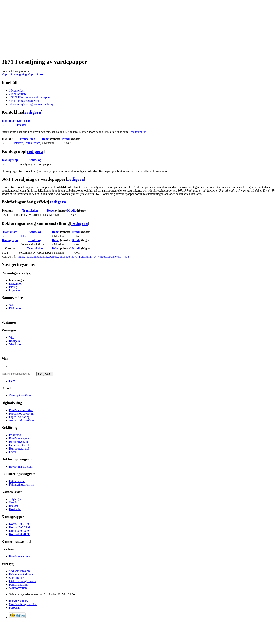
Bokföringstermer (19, 556)
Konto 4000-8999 (19, 534)
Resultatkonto (32, 143)
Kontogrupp (10, 160)
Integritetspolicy (18, 600)
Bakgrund (15, 434)
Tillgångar (15, 499)
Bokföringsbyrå (18, 441)
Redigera (14, 341)
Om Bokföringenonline (23, 604)
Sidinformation (18, 588)
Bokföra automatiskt (21, 410)
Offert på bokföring (20, 395)
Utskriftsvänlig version (22, 581)
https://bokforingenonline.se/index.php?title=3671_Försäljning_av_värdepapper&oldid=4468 (73, 256)
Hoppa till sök (36, 74)
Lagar (12, 451)
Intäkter (21, 124)
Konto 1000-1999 (19, 524)
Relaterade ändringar (21, 574)
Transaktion (27, 138)
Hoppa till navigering (14, 74)
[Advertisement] (115, 28)
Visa (11, 337)
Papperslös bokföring (21, 413)
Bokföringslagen (19, 438)
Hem (12, 381)
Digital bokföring (19, 417)
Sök (5, 366)
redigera (32, 112)
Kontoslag (23, 120)
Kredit (66, 138)
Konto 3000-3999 (19, 530)
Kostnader (15, 509)
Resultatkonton (137, 131)
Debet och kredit (19, 445)
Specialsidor (16, 577)
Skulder (13, 502)
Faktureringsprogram (21, 484)
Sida (11, 305)
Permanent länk (18, 584)
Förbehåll (14, 607)
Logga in (14, 290)
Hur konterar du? (19, 448)
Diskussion (15, 283)
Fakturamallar (17, 481)
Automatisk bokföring (22, 420)
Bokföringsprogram (20, 466)
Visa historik (16, 344)
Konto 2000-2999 (19, 527)
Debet (45, 138)
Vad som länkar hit (20, 571)
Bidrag (13, 287)
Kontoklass (9, 120)
